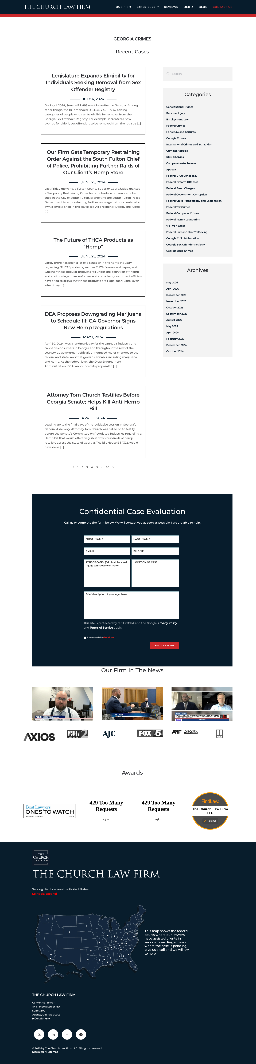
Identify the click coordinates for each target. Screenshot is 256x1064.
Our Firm (123, 7)
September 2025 (176, 313)
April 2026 (172, 288)
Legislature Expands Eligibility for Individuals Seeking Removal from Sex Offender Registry (93, 82)
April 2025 (172, 332)
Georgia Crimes (176, 138)
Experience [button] (146, 7)
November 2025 (176, 301)
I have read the (100, 637)
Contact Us (222, 7)
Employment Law (177, 119)
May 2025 (172, 326)
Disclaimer (39, 1051)
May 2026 (172, 282)
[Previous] (73, 467)
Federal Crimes (175, 125)
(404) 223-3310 (41, 1018)
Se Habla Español (44, 893)
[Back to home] (57, 7)
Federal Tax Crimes (178, 207)
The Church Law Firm (54, 995)
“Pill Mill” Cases (175, 225)
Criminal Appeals (177, 150)
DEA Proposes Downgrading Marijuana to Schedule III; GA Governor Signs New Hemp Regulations (93, 320)
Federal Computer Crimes (182, 213)
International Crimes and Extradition (189, 144)
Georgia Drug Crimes (179, 250)
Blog (203, 7)
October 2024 (174, 351)
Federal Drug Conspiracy (181, 175)
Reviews (171, 7)
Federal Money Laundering (183, 219)
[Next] (113, 467)
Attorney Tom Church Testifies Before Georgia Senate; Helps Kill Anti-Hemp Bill (93, 401)
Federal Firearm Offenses (182, 182)
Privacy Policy (167, 623)
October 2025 (174, 307)
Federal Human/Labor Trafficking (187, 232)
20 (107, 467)
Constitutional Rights (179, 106)
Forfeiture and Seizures (181, 131)
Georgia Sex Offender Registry (185, 244)
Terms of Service (101, 627)
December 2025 (176, 295)
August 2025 (174, 320)
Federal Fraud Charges (180, 188)
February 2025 (175, 338)
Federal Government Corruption (186, 194)
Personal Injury (175, 113)
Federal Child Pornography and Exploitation (194, 200)
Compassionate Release (181, 163)
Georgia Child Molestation (182, 238)
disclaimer (108, 637)
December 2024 (176, 345)
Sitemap (53, 1051)
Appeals (171, 169)
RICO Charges (175, 157)
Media (189, 7)
